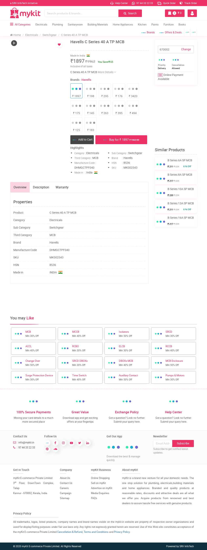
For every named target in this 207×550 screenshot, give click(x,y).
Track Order (190, 3)
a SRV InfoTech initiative (23, 3)
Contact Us (66, 483)
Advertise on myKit (101, 488)
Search (132, 13)
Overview (20, 187)
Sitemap (64, 498)
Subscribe (183, 443)
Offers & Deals (173, 32)
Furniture (169, 24)
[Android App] (187, 32)
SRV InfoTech (187, 546)
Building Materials (98, 24)
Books (182, 24)
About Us (65, 478)
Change (186, 49)
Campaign (65, 493)
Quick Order (169, 3)
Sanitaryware (75, 24)
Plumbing (57, 24)
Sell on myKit (98, 483)
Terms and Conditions (96, 532)
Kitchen (142, 24)
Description (41, 187)
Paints (155, 24)
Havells (86, 80)
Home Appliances (123, 24)
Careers (64, 488)
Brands (151, 32)
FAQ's (94, 498)
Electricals (41, 24)
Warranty (62, 187)
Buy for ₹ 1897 (123, 140)
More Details (106, 72)
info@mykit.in (26, 442)
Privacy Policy (122, 532)
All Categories (23, 24)
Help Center (121, 3)
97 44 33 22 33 (144, 3)
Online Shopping (100, 478)
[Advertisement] (83, 300)
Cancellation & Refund (69, 532)
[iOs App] (194, 32)
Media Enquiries (100, 493)
